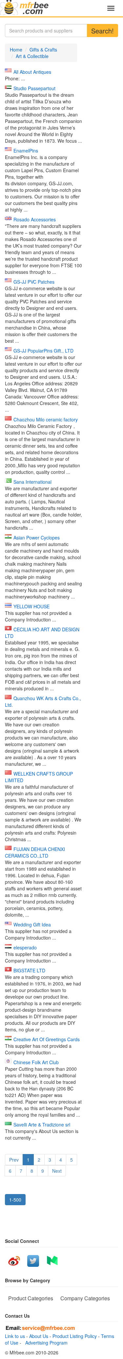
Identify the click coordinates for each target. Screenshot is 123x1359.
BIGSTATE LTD (29, 970)
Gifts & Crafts (43, 49)
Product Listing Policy (74, 1336)
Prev (14, 1159)
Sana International (32, 481)
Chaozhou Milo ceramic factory (45, 419)
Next (57, 1170)
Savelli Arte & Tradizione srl (41, 1124)
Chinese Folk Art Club (36, 1062)
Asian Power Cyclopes (36, 537)
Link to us (15, 1336)
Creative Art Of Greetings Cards (46, 1039)
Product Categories (30, 1298)
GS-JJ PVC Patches (33, 281)
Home (16, 49)
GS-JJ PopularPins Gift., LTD (43, 350)
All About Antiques (32, 72)
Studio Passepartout (34, 88)
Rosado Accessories (34, 219)
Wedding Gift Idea (32, 924)
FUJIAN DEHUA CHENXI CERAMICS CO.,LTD (35, 852)
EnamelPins (25, 150)
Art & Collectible (32, 56)
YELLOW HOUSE (31, 606)
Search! (102, 30)
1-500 (15, 1199)
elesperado (25, 947)
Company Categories (85, 1298)
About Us (38, 1336)
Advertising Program (45, 1342)
